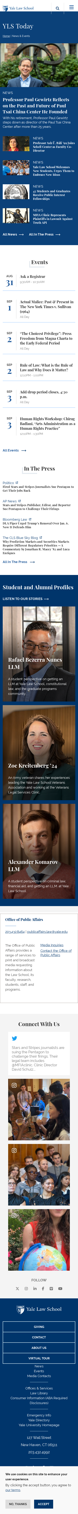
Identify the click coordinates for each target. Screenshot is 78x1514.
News (39, 1366)
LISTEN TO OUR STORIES (23, 599)
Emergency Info (39, 1415)
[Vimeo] (51, 1288)
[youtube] (60, 1288)
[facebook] (43, 1288)
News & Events (21, 36)
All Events (11, 450)
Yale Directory (39, 1420)
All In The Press (41, 234)
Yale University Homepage (39, 1425)
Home (6, 36)
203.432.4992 (39, 1452)
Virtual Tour (39, 1358)
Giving (39, 1327)
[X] (17, 1288)
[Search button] (57, 12)
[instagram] (26, 1288)
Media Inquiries (51, 945)
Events (39, 1371)
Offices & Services (39, 1388)
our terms (12, 1490)
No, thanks (18, 1504)
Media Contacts (39, 1376)
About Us (39, 1348)
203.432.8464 (15, 932)
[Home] (19, 9)
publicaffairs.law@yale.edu (47, 932)
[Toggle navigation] (71, 7)
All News (10, 234)
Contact (39, 1337)
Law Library (39, 1393)
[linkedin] (35, 1288)
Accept (43, 1504)
